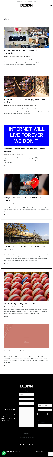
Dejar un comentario (8, 56)
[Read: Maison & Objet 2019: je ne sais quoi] (26, 286)
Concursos (16, 56)
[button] (4, 453)
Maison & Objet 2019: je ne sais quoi (19, 304)
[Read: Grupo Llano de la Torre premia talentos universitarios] (26, 37)
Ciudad (21, 105)
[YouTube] (32, 444)
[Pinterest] (29, 444)
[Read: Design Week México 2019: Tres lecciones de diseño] (26, 184)
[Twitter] (23, 444)
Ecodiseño (16, 252)
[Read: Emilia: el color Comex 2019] (26, 336)
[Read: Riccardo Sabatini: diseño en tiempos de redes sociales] (26, 135)
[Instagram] (26, 444)
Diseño (19, 203)
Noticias (21, 56)
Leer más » (6, 68)
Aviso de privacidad (40, 451)
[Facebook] (21, 444)
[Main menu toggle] (51, 5)
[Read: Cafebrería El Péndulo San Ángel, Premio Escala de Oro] (26, 86)
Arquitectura (17, 105)
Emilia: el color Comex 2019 (16, 351)
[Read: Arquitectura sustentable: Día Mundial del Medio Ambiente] (26, 233)
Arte (15, 154)
